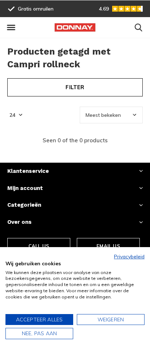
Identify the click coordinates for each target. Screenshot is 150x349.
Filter (75, 87)
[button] (11, 27)
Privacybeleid (129, 256)
